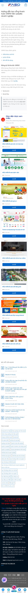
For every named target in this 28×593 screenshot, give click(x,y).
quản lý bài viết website (17, 443)
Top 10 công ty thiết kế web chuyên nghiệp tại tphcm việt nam (13, 466)
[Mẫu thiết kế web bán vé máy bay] (14, 134)
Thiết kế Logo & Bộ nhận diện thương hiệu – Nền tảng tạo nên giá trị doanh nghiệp (16, 389)
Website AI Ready (10, 374)
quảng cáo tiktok (6, 443)
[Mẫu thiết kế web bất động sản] (14, 277)
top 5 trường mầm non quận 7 (17, 458)
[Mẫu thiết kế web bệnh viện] (14, 162)
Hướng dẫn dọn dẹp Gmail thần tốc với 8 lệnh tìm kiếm (16, 381)
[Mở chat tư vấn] (4, 579)
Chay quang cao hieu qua (18, 430)
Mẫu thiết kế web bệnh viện (10, 172)
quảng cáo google (14, 440)
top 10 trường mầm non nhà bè (9, 470)
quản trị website (5, 449)
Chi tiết (14, 150)
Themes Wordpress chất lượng (18, 449)
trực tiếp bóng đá (6, 476)
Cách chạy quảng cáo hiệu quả (10, 434)
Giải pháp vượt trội (8, 54)
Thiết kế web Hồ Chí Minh (18, 455)
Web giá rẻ (12, 482)
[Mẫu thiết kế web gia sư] (14, 191)
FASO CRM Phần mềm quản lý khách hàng (14, 397)
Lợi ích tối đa (6, 57)
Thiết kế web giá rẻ (6, 455)
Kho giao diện (5, 440)
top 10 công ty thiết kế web (8, 462)
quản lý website (5, 446)
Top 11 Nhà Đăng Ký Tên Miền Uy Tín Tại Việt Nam (16, 367)
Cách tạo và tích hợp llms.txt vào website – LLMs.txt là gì (15, 410)
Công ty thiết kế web (7, 437)
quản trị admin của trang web (18, 446)
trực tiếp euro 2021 (6, 479)
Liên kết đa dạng (8, 60)
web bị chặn (5, 482)
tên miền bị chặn (16, 479)
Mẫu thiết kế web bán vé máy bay (12, 144)
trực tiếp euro (15, 476)
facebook (15, 437)
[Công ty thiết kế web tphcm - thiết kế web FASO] (14, 5)
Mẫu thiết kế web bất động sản (11, 286)
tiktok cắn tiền (5, 458)
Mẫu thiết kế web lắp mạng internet (13, 315)
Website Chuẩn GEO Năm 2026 (14, 404)
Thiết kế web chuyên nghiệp (8, 452)
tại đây (15, 81)
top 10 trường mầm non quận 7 (9, 473)
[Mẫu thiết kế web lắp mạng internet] (14, 305)
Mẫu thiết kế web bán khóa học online (13, 258)
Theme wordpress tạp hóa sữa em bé (13, 229)
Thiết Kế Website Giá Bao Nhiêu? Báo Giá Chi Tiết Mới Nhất (14, 417)
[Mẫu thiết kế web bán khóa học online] (14, 248)
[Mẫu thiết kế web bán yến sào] (14, 334)
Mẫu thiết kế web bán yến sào (11, 344)
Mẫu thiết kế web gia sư (9, 201)
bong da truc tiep (6, 430)
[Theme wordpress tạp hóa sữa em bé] (14, 219)
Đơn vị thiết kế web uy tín (8, 486)
